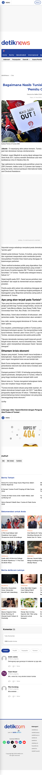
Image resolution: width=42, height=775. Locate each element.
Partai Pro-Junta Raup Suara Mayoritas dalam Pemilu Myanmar (17, 484)
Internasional (33, 55)
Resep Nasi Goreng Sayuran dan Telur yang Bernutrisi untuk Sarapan (29, 615)
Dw (12, 75)
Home (4, 55)
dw (3, 461)
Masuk (38, 2)
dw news (10, 461)
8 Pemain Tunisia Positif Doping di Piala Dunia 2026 (17, 490)
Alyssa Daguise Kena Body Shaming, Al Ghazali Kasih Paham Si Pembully (9, 615)
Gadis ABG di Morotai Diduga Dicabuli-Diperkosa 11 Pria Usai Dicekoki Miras (12, 560)
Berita (11, 55)
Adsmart (6, 59)
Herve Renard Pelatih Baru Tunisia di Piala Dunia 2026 (18, 503)
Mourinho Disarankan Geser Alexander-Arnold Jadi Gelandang (9, 590)
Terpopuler (16, 59)
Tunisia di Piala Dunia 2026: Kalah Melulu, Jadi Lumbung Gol (17, 496)
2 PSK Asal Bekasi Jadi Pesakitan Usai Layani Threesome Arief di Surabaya (11, 535)
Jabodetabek (21, 55)
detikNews (5, 75)
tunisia (19, 461)
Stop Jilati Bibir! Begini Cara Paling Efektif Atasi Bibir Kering (29, 590)
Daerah (26, 59)
